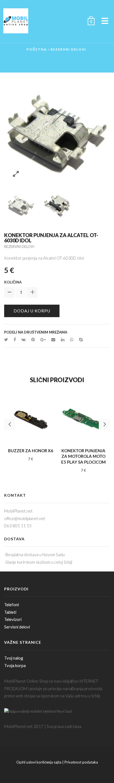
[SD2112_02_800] (57, 204)
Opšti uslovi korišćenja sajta (38, 762)
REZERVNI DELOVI (68, 49)
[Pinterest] (33, 339)
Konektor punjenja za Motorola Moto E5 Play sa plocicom (83, 456)
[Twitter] (7, 339)
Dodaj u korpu (32, 310)
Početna (37, 49)
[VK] (23, 339)
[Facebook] (15, 339)
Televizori (13, 619)
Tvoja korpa (15, 665)
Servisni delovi (17, 626)
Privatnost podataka (81, 762)
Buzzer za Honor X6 (30, 450)
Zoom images (16, 174)
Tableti (10, 612)
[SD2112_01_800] (21, 204)
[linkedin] (62, 339)
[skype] (79, 339)
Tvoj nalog (13, 657)
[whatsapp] (71, 339)
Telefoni (11, 604)
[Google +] (43, 339)
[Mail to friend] (53, 339)
